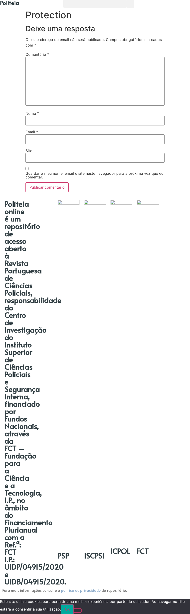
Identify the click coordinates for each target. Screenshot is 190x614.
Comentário (37, 54)
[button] (95, 4)
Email (31, 132)
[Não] (78, 610)
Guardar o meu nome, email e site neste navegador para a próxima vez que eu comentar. (94, 175)
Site (28, 151)
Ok (67, 609)
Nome (32, 113)
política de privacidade (81, 590)
